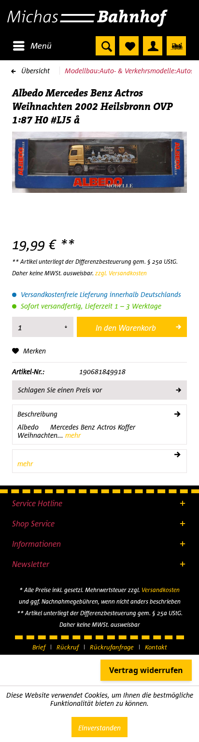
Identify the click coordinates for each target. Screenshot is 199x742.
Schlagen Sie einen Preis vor (60, 390)
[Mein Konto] (152, 45)
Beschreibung (37, 414)
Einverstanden (99, 728)
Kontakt (156, 647)
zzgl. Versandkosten (121, 273)
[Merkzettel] (129, 45)
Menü (41, 45)
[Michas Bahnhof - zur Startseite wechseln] (99, 18)
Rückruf (68, 647)
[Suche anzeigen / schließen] (105, 45)
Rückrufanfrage (112, 647)
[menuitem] (32, 45)
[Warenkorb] (176, 45)
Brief (38, 647)
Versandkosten (161, 590)
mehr (72, 435)
